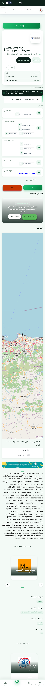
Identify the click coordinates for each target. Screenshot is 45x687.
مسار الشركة (20, 451)
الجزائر (35, 60)
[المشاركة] (6, 67)
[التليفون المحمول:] (20, 125)
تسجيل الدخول (29, 216)
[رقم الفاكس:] (21, 163)
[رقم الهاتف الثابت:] (21, 144)
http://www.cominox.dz (26, 173)
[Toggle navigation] (3, 10)
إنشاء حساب (14, 216)
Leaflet (41, 438)
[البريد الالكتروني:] (17, 114)
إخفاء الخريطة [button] (20, 456)
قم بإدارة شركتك (21, 26)
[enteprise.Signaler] (12, 67)
